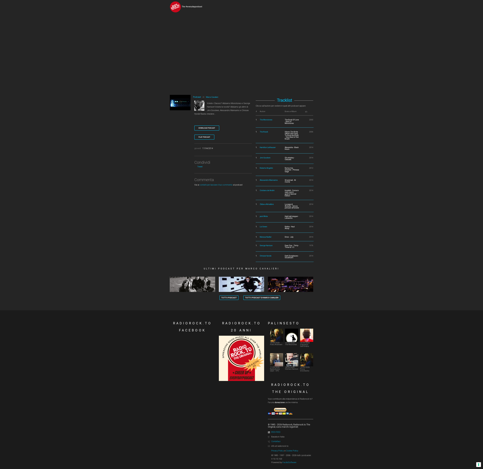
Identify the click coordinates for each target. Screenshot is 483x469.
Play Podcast (204, 137)
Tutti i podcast (229, 298)
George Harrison (266, 245)
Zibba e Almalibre (267, 204)
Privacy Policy (277, 451)
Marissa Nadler (266, 237)
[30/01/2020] (290, 284)
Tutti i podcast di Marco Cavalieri (261, 298)
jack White (264, 216)
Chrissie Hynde (265, 256)
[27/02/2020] (241, 284)
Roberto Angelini (266, 168)
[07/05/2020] (192, 284)
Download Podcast (206, 128)
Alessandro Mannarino (269, 180)
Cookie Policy (292, 451)
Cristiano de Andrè (267, 190)
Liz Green (263, 227)
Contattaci (275, 441)
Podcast (197, 97)
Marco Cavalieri (212, 97)
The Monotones (266, 120)
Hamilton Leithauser (268, 147)
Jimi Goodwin (265, 158)
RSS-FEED (275, 432)
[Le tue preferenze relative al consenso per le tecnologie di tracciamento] (478, 464)
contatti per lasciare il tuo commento (216, 185)
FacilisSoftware (289, 462)
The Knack (264, 132)
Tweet (200, 167)
